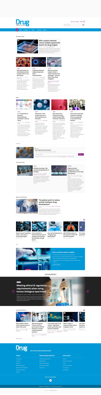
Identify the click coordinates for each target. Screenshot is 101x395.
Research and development (22, 367)
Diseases (18, 363)
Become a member (75, 21)
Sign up (80, 154)
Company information (67, 361)
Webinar (69, 166)
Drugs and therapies (20, 365)
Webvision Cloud (54, 390)
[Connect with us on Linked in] (50, 380)
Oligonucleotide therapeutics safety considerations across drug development (75, 170)
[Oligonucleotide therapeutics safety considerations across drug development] (51, 303)
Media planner (42, 361)
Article (18, 68)
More (17, 244)
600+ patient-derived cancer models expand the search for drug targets (49, 42)
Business (18, 372)
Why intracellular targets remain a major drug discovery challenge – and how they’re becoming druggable (54, 74)
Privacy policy (66, 367)
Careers (64, 363)
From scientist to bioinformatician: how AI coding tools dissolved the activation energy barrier (39, 236)
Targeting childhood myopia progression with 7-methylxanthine (38, 72)
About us (65, 358)
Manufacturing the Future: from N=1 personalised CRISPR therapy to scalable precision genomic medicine (38, 327)
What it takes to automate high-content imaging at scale (70, 325)
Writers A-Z (47, 386)
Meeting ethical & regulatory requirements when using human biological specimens (31, 288)
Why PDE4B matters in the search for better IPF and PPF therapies (70, 234)
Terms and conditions (67, 365)
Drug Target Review (50, 46)
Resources (18, 361)
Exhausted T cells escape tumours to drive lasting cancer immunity (40, 116)
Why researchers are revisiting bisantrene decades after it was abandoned (23, 72)
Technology (18, 358)
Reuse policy (42, 367)
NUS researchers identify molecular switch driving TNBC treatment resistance (59, 116)
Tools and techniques (20, 369)
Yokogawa (65, 330)
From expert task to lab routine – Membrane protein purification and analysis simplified (54, 326)
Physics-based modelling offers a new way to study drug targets (23, 234)
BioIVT (44, 294)
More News (18, 143)
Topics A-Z (41, 386)
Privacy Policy (71, 156)
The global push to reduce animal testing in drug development (49, 202)
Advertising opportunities (44, 358)
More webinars (19, 338)
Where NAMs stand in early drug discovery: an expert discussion (23, 325)
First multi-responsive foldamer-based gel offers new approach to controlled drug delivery (76, 117)
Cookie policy (66, 369)
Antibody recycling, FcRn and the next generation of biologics (41, 170)
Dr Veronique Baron (42, 174)
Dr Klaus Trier (42, 77)
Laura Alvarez (52, 206)
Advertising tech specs (44, 363)
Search (83, 25)
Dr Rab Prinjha (50, 81)
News (19, 111)
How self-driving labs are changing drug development (55, 234)
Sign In (81, 21)
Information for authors (44, 365)
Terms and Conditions (62, 156)
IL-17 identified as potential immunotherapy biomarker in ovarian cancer (23, 117)
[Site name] (22, 25)
